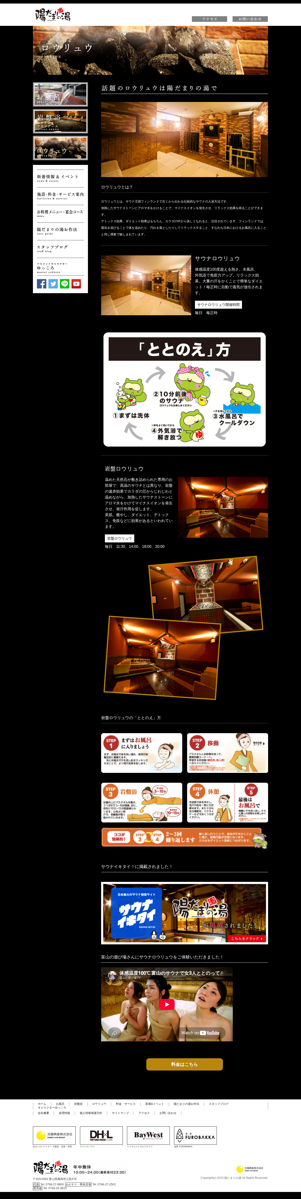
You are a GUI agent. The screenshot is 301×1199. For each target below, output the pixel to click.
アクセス (144, 1113)
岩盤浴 (78, 1104)
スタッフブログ (219, 1104)
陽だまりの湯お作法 (186, 1104)
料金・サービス (126, 1104)
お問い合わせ (167, 1113)
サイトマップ (120, 1113)
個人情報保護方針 (91, 1113)
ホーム (42, 1104)
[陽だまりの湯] (53, 8)
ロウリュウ (99, 1104)
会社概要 (43, 1113)
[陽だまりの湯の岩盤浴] (60, 121)
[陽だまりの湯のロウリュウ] (60, 148)
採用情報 (64, 1113)
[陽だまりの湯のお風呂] (60, 94)
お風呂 (60, 1104)
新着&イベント (154, 1104)
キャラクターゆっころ (52, 1107)
